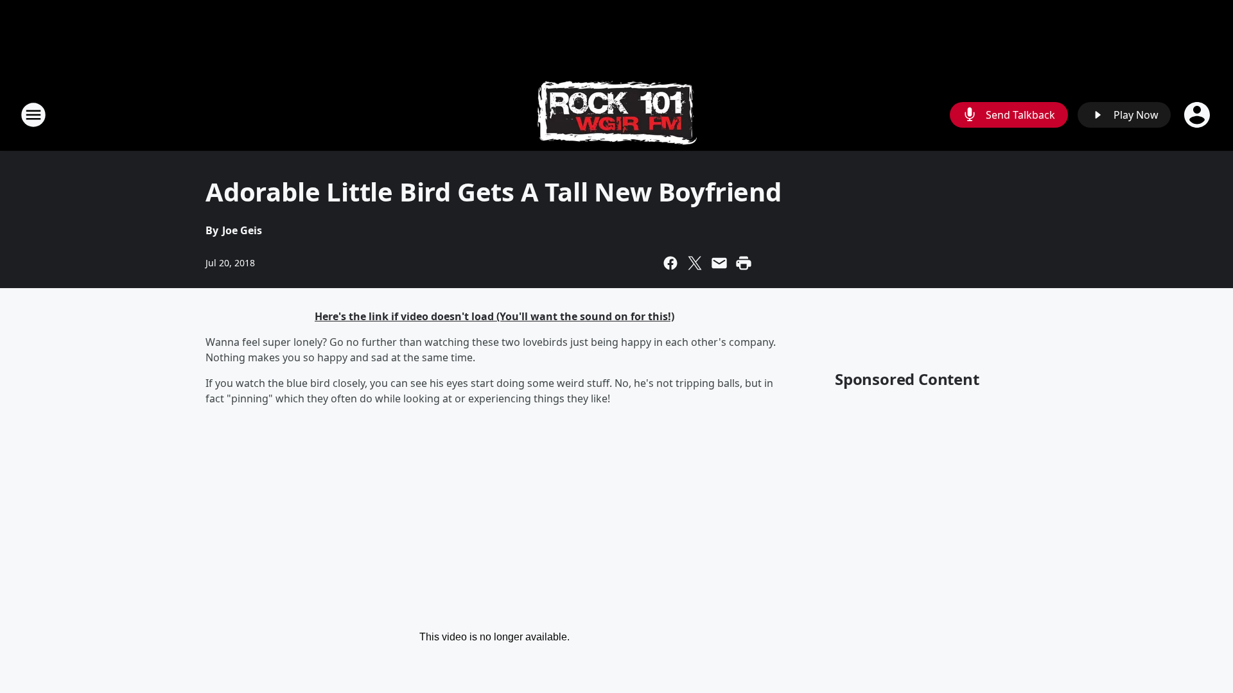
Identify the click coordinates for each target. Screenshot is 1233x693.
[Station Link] (617, 114)
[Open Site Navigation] (33, 115)
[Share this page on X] (695, 263)
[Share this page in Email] (719, 263)
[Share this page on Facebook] (670, 263)
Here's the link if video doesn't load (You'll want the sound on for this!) (494, 316)
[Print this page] (744, 263)
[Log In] (1198, 115)
